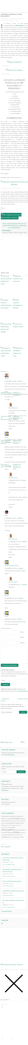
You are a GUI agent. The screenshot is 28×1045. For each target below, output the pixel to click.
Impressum (19, 704)
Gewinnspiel (23, 821)
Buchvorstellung (16, 816)
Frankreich (10, 821)
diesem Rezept (19, 25)
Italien (3, 825)
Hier (3, 802)
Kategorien (7, 1007)
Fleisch (6, 821)
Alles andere (20, 1021)
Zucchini (22, 837)
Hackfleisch (4, 823)
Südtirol (13, 834)
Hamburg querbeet (19, 1026)
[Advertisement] (14, 255)
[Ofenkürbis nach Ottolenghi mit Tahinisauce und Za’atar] (18, 405)
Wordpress (22, 706)
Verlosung (11, 837)
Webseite (22, 642)
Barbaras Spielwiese (9, 885)
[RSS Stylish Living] (18, 802)
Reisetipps (11, 832)
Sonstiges (6, 1036)
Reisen (6, 832)
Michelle (7, 595)
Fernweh (22, 818)
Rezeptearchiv (23, 832)
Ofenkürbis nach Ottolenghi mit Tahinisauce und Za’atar (17, 466)
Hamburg (9, 823)
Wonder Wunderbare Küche (11, 565)
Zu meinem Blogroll (7, 911)
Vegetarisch (12, 20)
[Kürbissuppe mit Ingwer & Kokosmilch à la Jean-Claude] (6, 405)
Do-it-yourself (7, 818)
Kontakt (3, 708)
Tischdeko (17, 834)
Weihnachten (16, 837)
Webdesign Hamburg (13, 706)
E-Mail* (22, 637)
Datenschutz (4, 706)
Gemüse (18, 821)
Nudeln (20, 830)
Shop (13, 1038)
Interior (22, 823)
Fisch (3, 821)
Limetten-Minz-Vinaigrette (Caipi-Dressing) (13, 891)
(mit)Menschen (21, 1030)
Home (5, 1004)
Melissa (6, 437)
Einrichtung (15, 818)
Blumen (7, 816)
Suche (23, 712)
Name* (22, 632)
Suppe (9, 834)
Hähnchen (13, 823)
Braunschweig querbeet (8, 1032)
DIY (3, 818)
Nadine (9, 1004)
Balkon (3, 816)
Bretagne (11, 816)
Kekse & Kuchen (12, 825)
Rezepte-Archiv (8, 1038)
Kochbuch (18, 825)
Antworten (19, 381)
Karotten (6, 825)
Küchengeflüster (4, 20)
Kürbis (17, 830)
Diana (6, 515)
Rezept (16, 832)
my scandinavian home (10, 864)
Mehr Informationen (23, 691)
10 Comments (17, 20)
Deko (22, 816)
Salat (3, 834)
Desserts (6, 1015)
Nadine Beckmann (9, 18)
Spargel (6, 834)
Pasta (24, 830)
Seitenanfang (9, 708)
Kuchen (13, 827)
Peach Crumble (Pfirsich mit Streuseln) (11, 881)
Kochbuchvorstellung (6, 827)
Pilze (3, 832)
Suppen (6, 1020)
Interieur (18, 823)
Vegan (8, 20)
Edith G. (7, 378)
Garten (14, 821)
